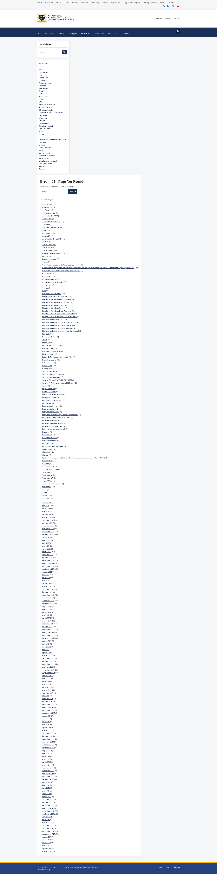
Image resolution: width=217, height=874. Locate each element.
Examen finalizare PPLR (51, 346)
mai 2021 (45, 684)
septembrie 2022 (48, 638)
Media (58, 3)
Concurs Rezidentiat (50, 279)
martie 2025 (46, 552)
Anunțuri (42, 80)
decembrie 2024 (48, 560)
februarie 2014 (47, 768)
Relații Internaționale (50, 441)
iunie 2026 (46, 509)
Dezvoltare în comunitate (51, 294)
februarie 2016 (47, 699)
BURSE (41, 137)
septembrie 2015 (48, 713)
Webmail (163, 3)
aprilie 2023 (46, 618)
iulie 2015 (45, 719)
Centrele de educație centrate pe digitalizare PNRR (61, 265)
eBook (41, 99)
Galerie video (43, 88)
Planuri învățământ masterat (53, 395)
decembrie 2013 (48, 771)
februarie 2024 (47, 589)
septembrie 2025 (48, 534)
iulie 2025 (45, 540)
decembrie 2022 (48, 630)
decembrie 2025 (48, 526)
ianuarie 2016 (47, 702)
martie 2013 (46, 797)
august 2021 (47, 676)
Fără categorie (47, 354)
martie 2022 (46, 655)
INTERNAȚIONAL (113, 34)
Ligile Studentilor (48, 389)
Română (159, 18)
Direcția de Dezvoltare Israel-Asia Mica (56, 311)
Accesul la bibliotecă (46, 107)
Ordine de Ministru (49, 392)
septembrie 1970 (48, 834)
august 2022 (47, 641)
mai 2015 (45, 725)
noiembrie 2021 (48, 667)
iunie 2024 (46, 578)
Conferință (46, 285)
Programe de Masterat (50, 412)
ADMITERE (61, 34)
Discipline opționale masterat (53, 320)
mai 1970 (45, 846)
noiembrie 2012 (48, 808)
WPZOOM (176, 867)
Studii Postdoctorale (50, 469)
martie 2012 (46, 823)
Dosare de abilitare (49, 337)
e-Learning (95, 3)
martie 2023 (46, 621)
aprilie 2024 (46, 584)
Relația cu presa (45, 83)
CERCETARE (85, 34)
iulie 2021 (45, 679)
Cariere (45, 262)
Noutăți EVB (43, 97)
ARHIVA (45, 242)
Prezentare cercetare (50, 400)
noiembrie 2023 (48, 598)
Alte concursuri (48, 233)
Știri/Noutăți (47, 461)
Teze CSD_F (47, 472)
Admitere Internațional (50, 227)
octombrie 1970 (48, 831)
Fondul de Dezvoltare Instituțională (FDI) (57, 357)
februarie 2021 (47, 693)
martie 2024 (46, 586)
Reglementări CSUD (49, 438)
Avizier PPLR (47, 248)
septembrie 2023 (48, 604)
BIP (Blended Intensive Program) (54, 253)
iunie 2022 (46, 647)
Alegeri (44, 230)
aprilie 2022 (46, 653)
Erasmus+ (43, 145)
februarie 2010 (47, 828)
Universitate (46, 487)
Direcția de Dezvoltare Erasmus (54, 305)
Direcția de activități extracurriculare (55, 297)
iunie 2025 (46, 543)
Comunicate (43, 78)
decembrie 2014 (48, 739)
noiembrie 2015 (48, 707)
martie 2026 (46, 517)
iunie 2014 (46, 756)
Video (44, 492)
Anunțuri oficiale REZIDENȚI (52, 239)
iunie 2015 (46, 722)
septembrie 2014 (48, 748)
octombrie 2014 (48, 745)
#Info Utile (46, 210)
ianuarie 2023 (47, 627)
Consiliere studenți (46, 126)
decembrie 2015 (48, 705)
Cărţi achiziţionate (46, 110)
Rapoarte (45, 432)
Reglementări (115, 3)
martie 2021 (46, 690)
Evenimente (49, 3)
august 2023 (47, 607)
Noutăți (39, 3)
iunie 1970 (46, 843)
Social (41, 131)
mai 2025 (45, 546)
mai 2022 (45, 650)
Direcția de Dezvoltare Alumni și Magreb (57, 299)
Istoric (44, 386)
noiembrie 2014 (48, 742)
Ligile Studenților (45, 129)
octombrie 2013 (48, 776)
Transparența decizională (51, 484)
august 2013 (47, 782)
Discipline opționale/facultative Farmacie (57, 325)
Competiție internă (49, 274)
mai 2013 (45, 791)
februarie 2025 (47, 555)
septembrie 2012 (48, 814)
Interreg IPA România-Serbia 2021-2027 (57, 380)
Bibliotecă (84, 3)
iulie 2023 (45, 609)
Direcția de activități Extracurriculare (52, 139)
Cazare (41, 134)
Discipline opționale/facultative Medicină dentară (60, 331)
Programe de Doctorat (50, 406)
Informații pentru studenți (52, 374)
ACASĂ (39, 34)
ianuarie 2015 (47, 736)
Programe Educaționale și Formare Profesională (60, 415)
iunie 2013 (46, 788)
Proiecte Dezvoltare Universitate (54, 423)
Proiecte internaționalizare (52, 426)
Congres (45, 288)
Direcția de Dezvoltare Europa (53, 308)
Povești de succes (45, 148)
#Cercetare (46, 204)
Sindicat (45, 455)
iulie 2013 (45, 785)
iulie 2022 (45, 644)
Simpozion (46, 452)
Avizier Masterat (48, 245)
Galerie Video (47, 366)
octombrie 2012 (48, 811)
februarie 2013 (47, 800)
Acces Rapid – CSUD (50, 216)
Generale (45, 369)
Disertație (46, 334)
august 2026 (47, 503)
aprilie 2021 (46, 687)
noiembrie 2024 (48, 563)
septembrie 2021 (48, 673)
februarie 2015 (47, 733)
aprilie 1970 (46, 849)
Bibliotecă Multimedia (47, 105)
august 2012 (47, 817)
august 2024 (47, 572)
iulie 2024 (45, 575)
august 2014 (47, 751)
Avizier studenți (44, 123)
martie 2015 (46, 730)
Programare (46, 403)
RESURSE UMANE (99, 34)
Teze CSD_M (47, 475)
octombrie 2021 (48, 670)
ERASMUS (42, 142)
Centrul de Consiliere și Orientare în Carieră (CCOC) (61, 271)
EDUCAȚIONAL (73, 34)
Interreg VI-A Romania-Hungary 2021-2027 (58, 383)
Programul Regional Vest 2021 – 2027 (56, 418)
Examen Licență (48, 348)
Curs (44, 291)
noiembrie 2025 (48, 529)
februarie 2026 (47, 520)
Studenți (104, 3)
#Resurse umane (48, 213)
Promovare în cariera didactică (53, 429)
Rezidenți (45, 444)
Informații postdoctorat (51, 377)
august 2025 (47, 537)
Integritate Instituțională (132, 3)
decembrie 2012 (48, 805)
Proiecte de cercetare (50, 420)
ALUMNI (67, 3)
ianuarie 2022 (47, 661)
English (168, 18)
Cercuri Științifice (45, 153)
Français (177, 18)
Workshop (46, 495)
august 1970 (47, 837)
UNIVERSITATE (49, 34)
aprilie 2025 (46, 549)
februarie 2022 (47, 658)
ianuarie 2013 (47, 802)
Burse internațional (49, 259)
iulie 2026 (45, 506)
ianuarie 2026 (47, 523)
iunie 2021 (46, 681)
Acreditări (46, 225)
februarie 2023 (47, 624)
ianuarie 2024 (47, 592)
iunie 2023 (46, 612)
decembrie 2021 (48, 664)
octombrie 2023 (48, 601)
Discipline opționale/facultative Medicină (57, 328)
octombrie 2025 (48, 532)
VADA (41, 150)
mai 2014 (45, 759)
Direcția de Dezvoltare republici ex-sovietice (58, 314)
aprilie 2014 (46, 762)
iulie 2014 (45, 753)
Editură (75, 3)
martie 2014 (46, 765)
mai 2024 (45, 581)
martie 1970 (46, 851)
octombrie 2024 (48, 566)
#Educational (47, 207)
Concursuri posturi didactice (53, 282)
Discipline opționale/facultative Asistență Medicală (61, 323)
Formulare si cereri (49, 360)
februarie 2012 (47, 826)
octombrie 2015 (48, 710)
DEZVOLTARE (127, 34)
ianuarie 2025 (47, 558)
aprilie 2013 (46, 794)
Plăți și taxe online (151, 3)
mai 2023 (45, 615)
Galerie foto (43, 86)
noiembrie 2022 (48, 632)
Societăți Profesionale (47, 156)
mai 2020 (45, 696)
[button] (39, 30)
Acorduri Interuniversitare (51, 222)
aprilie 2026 (46, 514)
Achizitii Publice (48, 219)
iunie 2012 (46, 820)
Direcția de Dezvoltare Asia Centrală (55, 302)
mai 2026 (45, 511)
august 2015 (47, 716)
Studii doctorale (48, 467)
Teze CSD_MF (47, 481)
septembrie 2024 (48, 569)
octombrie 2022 (48, 635)
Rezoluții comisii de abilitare (52, 446)
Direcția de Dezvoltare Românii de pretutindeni (59, 317)
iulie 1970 (45, 840)
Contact (172, 3)
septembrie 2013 (48, 779)
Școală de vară (47, 449)
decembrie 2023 (48, 595)
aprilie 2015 (46, 728)
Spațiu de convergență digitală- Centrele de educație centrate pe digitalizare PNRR (73, 458)
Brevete (45, 256)
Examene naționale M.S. (51, 351)
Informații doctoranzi (50, 371)
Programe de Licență (50, 409)
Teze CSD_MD (47, 478)
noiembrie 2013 (48, 774)
